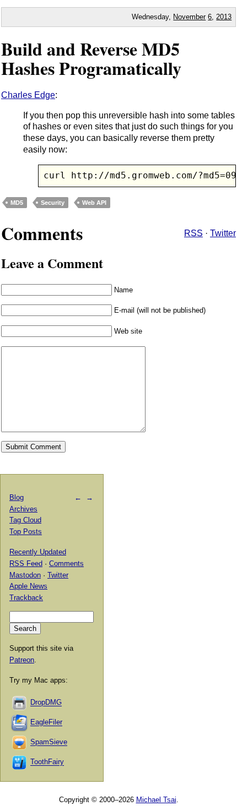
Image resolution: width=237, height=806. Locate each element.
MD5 (16, 202)
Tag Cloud (25, 520)
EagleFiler (46, 722)
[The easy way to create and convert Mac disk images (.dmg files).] (19, 703)
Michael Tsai (156, 800)
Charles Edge (28, 95)
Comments (66, 563)
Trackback (26, 597)
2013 (223, 17)
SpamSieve (48, 742)
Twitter (223, 233)
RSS (193, 233)
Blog (16, 497)
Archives (23, 509)
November (189, 17)
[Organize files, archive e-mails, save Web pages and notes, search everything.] (19, 722)
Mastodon (25, 575)
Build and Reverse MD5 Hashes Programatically (91, 58)
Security (52, 202)
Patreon (21, 660)
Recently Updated (37, 552)
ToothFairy (47, 762)
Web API (94, 202)
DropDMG (46, 703)
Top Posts (25, 531)
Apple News (28, 586)
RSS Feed (25, 563)
